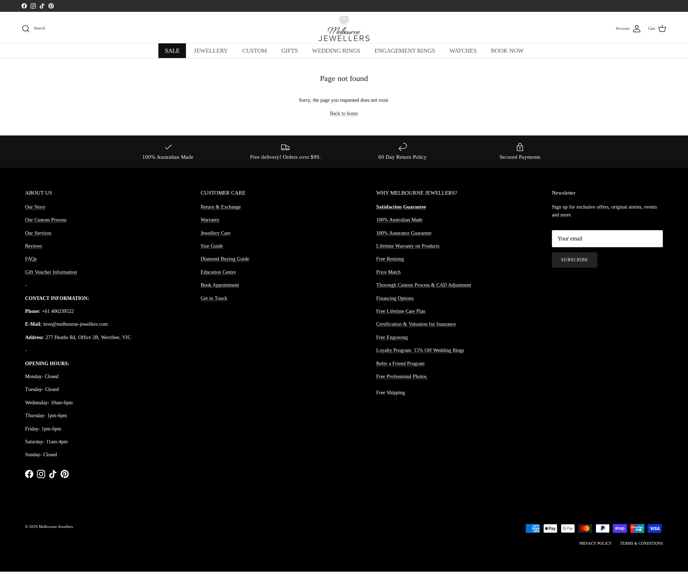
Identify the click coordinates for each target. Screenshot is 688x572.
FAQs (31, 259)
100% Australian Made (399, 220)
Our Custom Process (45, 220)
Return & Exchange (221, 207)
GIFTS (289, 50)
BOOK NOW (507, 50)
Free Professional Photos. (402, 376)
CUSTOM (254, 50)
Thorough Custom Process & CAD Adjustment (423, 285)
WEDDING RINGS (336, 50)
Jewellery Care (215, 233)
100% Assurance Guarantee (403, 233)
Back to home (344, 113)
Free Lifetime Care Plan (400, 311)
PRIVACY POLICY (595, 543)
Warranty (210, 220)
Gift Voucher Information (51, 272)
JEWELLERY (211, 50)
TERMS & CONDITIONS (641, 543)
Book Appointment (220, 285)
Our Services (38, 233)
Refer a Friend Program (400, 363)
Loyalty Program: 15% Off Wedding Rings (420, 350)
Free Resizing (390, 259)
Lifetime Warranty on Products (407, 246)
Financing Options (395, 298)
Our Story (35, 207)
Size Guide (212, 246)
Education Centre (218, 272)
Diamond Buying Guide (225, 259)
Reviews (33, 246)
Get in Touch (214, 298)
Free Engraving (392, 337)
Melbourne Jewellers (56, 526)
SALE (172, 50)
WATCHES (463, 50)
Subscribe (574, 259)
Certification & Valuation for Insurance (416, 324)
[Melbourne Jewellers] (344, 28)
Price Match (388, 272)
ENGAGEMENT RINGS (404, 50)
